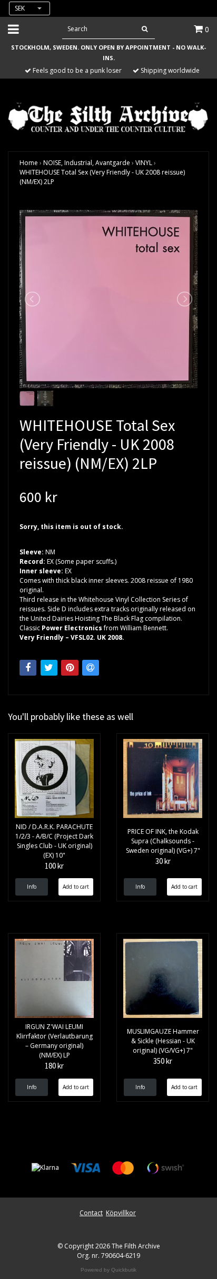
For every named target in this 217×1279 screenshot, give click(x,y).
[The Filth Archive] (108, 116)
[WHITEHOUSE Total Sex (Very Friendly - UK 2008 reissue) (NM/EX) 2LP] (108, 299)
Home (28, 162)
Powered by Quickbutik (108, 1270)
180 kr (54, 1066)
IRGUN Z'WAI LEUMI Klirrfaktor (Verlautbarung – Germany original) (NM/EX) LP (54, 1041)
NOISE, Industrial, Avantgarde (86, 162)
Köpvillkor (121, 1212)
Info (31, 886)
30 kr (163, 861)
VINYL (143, 162)
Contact (91, 1212)
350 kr (162, 1061)
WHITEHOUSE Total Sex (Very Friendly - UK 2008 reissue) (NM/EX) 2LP (102, 177)
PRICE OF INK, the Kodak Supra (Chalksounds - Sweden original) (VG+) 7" (163, 841)
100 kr (54, 866)
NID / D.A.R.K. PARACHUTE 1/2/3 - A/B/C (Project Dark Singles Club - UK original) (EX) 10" (54, 841)
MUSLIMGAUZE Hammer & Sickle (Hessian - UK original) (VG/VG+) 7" (163, 1041)
